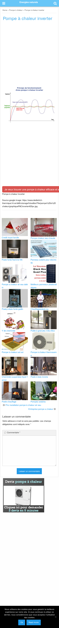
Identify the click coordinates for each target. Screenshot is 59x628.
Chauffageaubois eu (39, 308)
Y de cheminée (8, 330)
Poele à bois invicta (39, 376)
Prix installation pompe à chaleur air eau (23, 405)
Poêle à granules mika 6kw (43, 330)
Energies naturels (28, 2)
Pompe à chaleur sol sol (12, 352)
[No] (55, 617)
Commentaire (13, 432)
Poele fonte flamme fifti (12, 259)
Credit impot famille (10, 237)
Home (4, 10)
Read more (34, 622)
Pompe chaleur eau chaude (43, 238)
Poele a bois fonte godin (12, 308)
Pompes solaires (38, 401)
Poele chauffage (9, 401)
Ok (21, 622)
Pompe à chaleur (16, 10)
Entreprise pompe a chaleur (40, 408)
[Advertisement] (29, 54)
